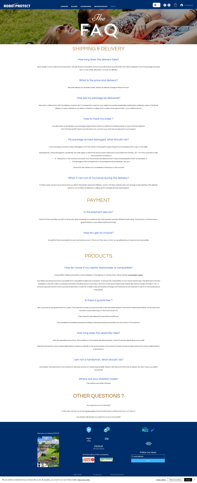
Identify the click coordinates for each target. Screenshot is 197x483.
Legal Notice (77, 474)
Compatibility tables (135, 275)
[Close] (194, 479)
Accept (188, 480)
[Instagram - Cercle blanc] (169, 5)
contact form (90, 411)
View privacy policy (84, 480)
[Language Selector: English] (156, 5)
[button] (175, 5)
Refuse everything (175, 480)
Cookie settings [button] (161, 480)
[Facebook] (164, 5)
